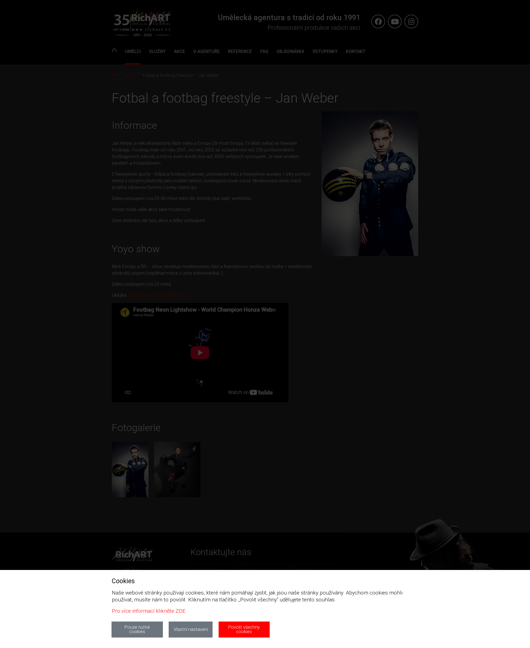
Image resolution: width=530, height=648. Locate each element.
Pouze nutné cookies (137, 629)
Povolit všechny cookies (244, 629)
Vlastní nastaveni (191, 629)
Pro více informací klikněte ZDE (149, 611)
